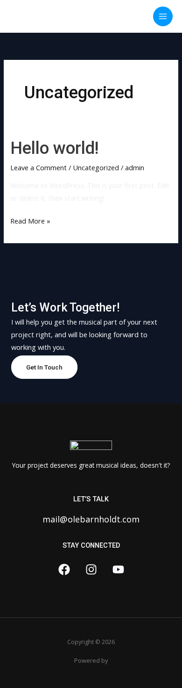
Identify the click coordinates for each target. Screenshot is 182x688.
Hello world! (54, 148)
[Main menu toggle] (163, 16)
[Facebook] (64, 569)
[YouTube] (118, 569)
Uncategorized (96, 167)
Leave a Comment (38, 167)
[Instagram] (91, 569)
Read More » (30, 220)
